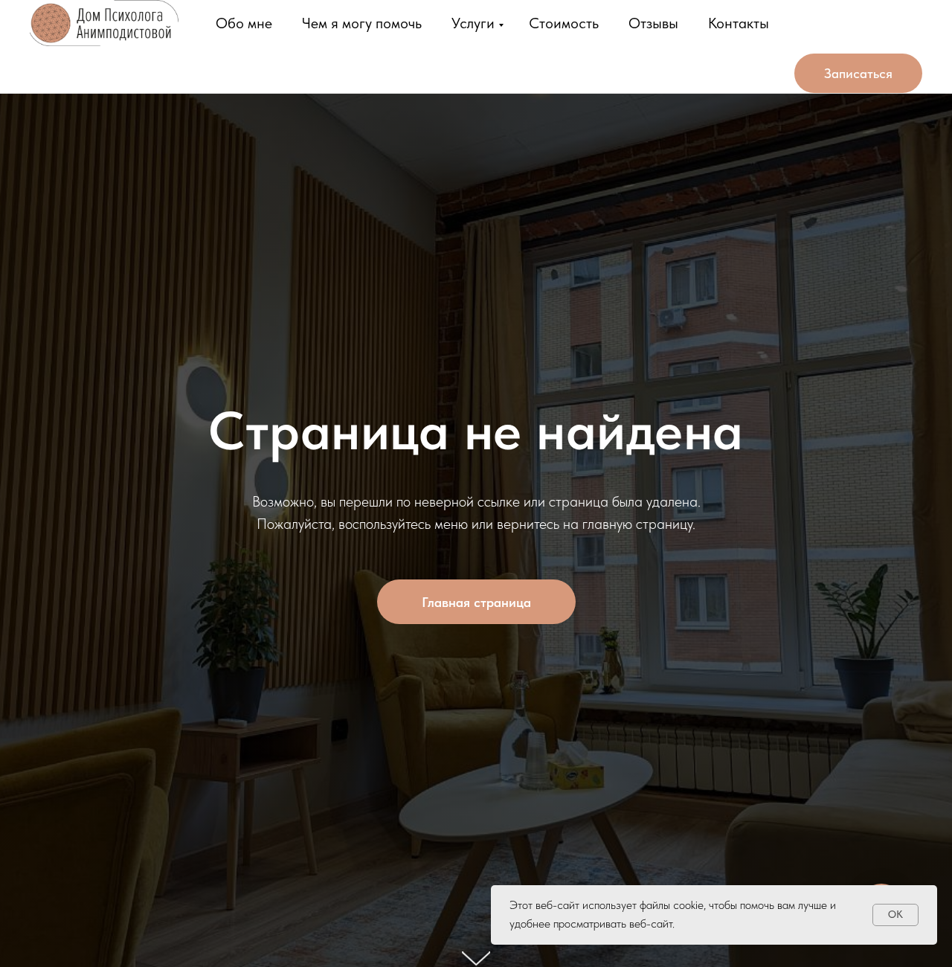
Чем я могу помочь (362, 23)
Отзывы (653, 23)
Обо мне (244, 23)
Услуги (473, 23)
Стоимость (564, 23)
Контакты (738, 23)
